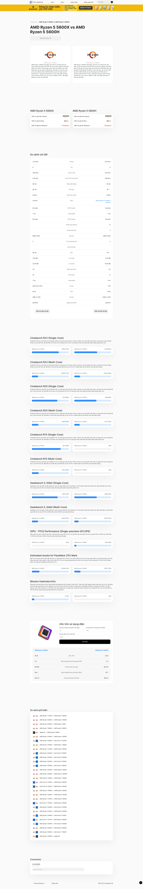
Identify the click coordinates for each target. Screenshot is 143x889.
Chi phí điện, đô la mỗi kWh (67, 634)
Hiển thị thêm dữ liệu (42, 311)
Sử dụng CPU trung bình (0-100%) (95, 627)
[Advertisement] (71, 16)
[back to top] (140, 882)
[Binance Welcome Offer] (33, 7)
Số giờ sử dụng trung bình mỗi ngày (69, 627)
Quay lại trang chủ (45, 38)
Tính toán (85, 641)
